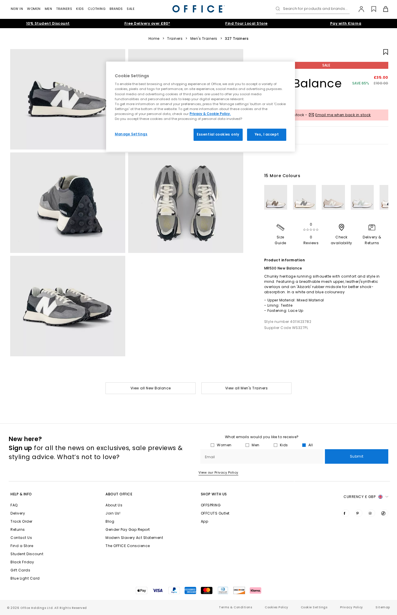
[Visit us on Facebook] (345, 513)
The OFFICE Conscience (127, 545)
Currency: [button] (359, 496)
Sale (131, 8)
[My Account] (358, 9)
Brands (116, 8)
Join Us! (112, 513)
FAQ (14, 505)
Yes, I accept (267, 134)
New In (17, 8)
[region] (200, 107)
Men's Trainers (203, 38)
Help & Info (21, 494)
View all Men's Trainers (246, 388)
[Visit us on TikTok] (384, 513)
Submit (357, 456)
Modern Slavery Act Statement (134, 537)
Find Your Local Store (246, 23)
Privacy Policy (351, 607)
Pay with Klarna (346, 23)
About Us (113, 505)
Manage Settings (131, 134)
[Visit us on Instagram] (371, 513)
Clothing (96, 8)
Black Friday (22, 562)
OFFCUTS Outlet (215, 513)
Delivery (17, 513)
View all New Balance (150, 388)
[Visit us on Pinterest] (358, 513)
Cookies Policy (276, 607)
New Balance (303, 83)
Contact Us (21, 537)
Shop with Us (214, 494)
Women (34, 8)
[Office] (198, 8)
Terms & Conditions (235, 607)
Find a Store (21, 545)
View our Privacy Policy (218, 472)
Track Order (21, 521)
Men (48, 8)
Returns (17, 529)
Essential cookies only (218, 134)
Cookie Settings (314, 607)
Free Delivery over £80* (147, 23)
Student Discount (26, 553)
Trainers (64, 8)
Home (154, 38)
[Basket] (382, 9)
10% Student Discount (48, 23)
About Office (118, 494)
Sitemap (382, 607)
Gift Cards (20, 570)
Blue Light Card (25, 578)
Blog (109, 521)
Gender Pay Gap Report (127, 529)
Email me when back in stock (343, 114)
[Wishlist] (370, 9)
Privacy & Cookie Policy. (210, 114)
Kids (80, 8)
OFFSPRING (211, 505)
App (204, 521)
